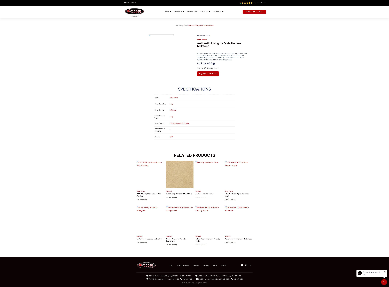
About (215, 265)
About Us (204, 11)
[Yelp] (250, 265)
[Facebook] (242, 265)
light (171, 136)
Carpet (186, 25)
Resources (217, 11)
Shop (167, 11)
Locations (196, 265)
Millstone (173, 110)
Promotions (192, 11)
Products (178, 11)
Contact (223, 265)
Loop (171, 117)
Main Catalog (179, 25)
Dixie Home (174, 98)
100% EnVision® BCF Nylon (179, 123)
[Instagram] (246, 265)
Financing (206, 265)
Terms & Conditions (182, 265)
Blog (171, 265)
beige (172, 104)
